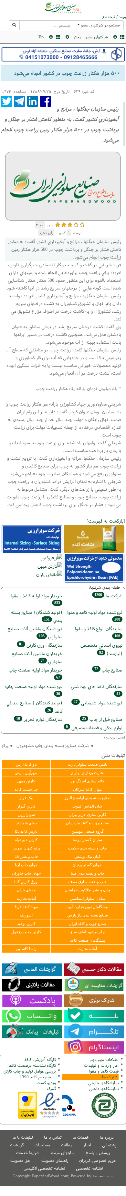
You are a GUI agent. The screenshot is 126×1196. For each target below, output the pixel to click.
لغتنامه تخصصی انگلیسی (44, 1168)
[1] (57, 223)
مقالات (66, 1145)
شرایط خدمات (27, 1153)
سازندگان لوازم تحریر (39, 719)
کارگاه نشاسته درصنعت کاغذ (32, 1065)
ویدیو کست (46, 1083)
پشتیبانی (109, 1145)
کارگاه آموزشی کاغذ (40, 1059)
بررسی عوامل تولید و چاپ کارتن (30, 1071)
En (41, 37)
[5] (82, 223)
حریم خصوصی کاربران (97, 1160)
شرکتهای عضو (96, 37)
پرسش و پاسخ (98, 1153)
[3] (70, 223)
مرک (50, 1088)
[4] (76, 223)
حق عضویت (20, 1160)
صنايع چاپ (108, 669)
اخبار (87, 1145)
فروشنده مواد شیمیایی (98, 702)
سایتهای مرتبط (62, 1153)
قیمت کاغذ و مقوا (104, 1071)
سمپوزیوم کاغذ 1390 (38, 1077)
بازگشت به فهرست (105, 520)
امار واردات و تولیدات (101, 1065)
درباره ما (107, 1137)
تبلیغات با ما (23, 1137)
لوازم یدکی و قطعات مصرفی (94, 727)
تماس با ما (53, 1137)
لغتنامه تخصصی (89, 1168)
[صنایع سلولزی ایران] (63, 7)
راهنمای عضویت (54, 1160)
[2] (63, 223)
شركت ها (108, 595)
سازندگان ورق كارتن (40, 645)
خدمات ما (81, 1137)
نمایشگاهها (103, 1083)
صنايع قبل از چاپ (102, 719)
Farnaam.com (103, 1176)
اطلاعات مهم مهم (104, 1059)
